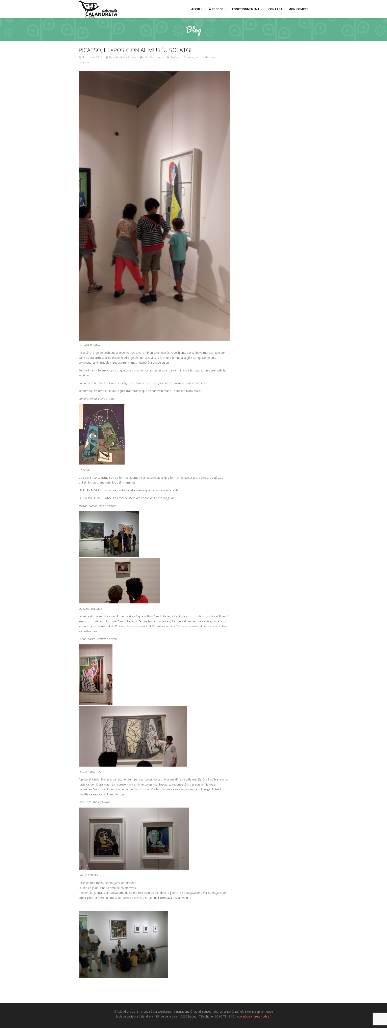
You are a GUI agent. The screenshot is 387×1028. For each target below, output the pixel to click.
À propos (216, 9)
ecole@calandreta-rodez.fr (254, 1016)
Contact (275, 9)
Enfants (188, 57)
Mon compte (298, 9)
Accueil (197, 9)
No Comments (154, 57)
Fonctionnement (246, 9)
